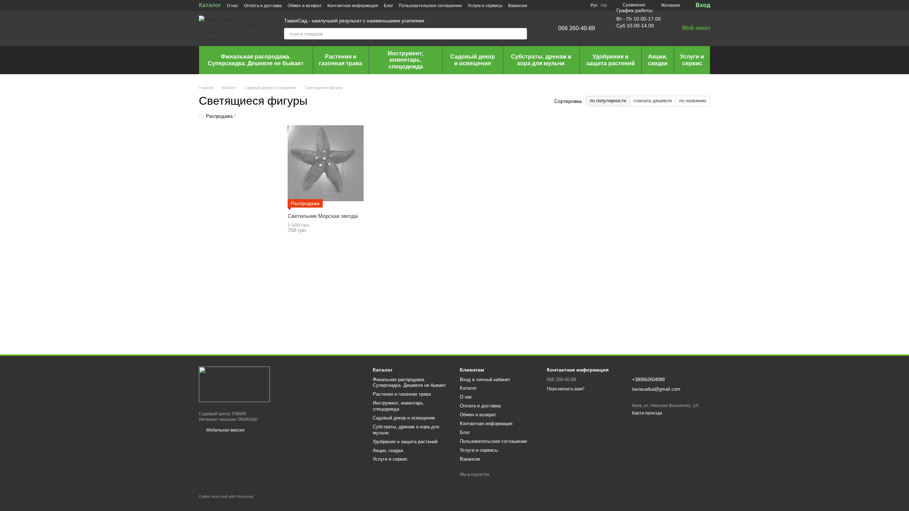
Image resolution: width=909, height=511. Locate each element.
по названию (692, 100)
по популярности (608, 100)
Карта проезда (647, 413)
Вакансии (517, 5)
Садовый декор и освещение (472, 60)
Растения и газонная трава (340, 60)
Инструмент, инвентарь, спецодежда (405, 60)
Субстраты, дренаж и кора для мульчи (541, 60)
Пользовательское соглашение (430, 5)
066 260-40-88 (576, 28)
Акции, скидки (658, 60)
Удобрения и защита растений (610, 60)
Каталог (210, 5)
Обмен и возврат (305, 5)
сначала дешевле (652, 100)
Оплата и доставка (263, 5)
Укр (603, 5)
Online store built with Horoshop (226, 496)
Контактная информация (352, 5)
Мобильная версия (225, 430)
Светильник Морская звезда (323, 216)
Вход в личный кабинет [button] (485, 379)
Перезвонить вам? (565, 388)
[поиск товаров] (521, 33)
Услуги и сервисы (485, 5)
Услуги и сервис (692, 60)
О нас (232, 5)
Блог (388, 5)
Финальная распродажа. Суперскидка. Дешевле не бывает (256, 60)
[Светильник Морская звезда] (326, 163)
